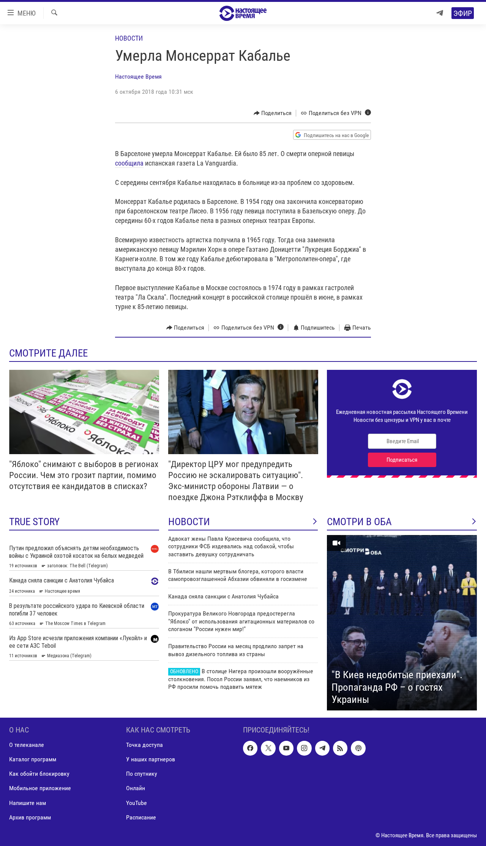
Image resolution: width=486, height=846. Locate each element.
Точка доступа (144, 744)
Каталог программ (32, 759)
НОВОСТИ (189, 522)
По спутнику (141, 773)
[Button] (273, 113)
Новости (129, 38)
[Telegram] (439, 13)
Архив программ (30, 817)
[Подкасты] (358, 748)
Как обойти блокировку (39, 773)
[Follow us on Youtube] (286, 748)
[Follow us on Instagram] (304, 748)
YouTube (136, 802)
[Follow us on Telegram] (322, 748)
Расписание (141, 817)
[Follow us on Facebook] (250, 748)
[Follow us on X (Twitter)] (268, 748)
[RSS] (340, 748)
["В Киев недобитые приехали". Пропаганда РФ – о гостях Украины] (402, 622)
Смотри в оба (359, 522)
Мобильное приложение (40, 788)
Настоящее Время (138, 76)
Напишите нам (27, 802)
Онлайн (135, 788)
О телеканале (26, 744)
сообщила (129, 163)
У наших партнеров (150, 759)
